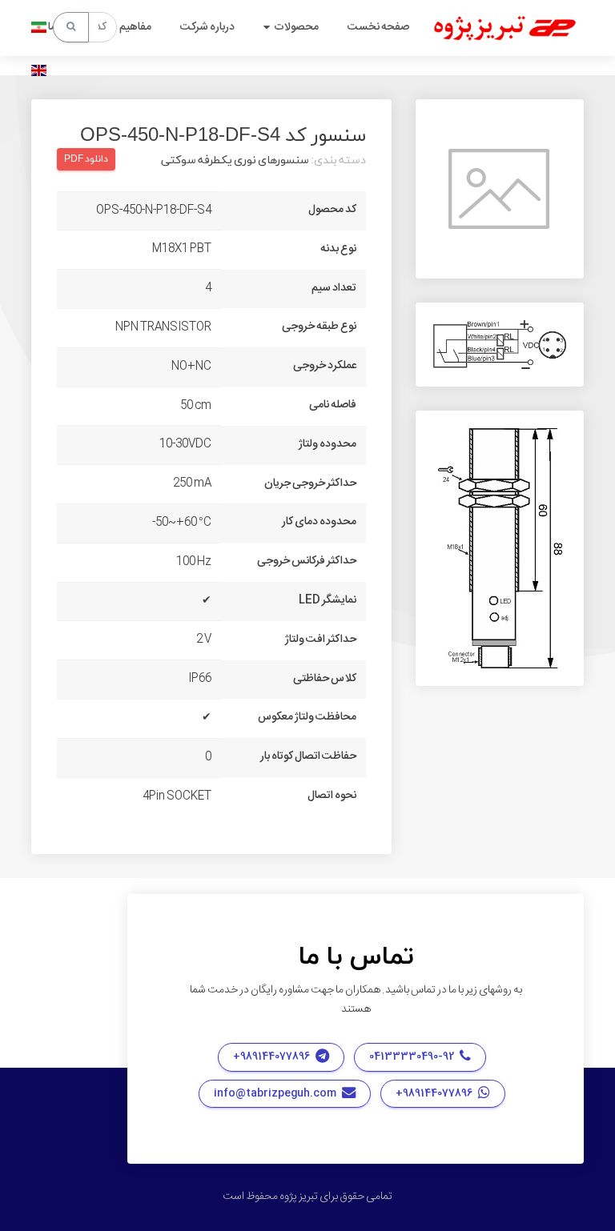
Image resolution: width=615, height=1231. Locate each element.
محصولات (296, 27)
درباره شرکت (207, 27)
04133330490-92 (412, 1056)
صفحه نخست (378, 27)
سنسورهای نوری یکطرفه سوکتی (235, 160)
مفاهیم (135, 27)
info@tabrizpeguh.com (276, 1093)
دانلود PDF (86, 159)
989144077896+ (272, 1056)
